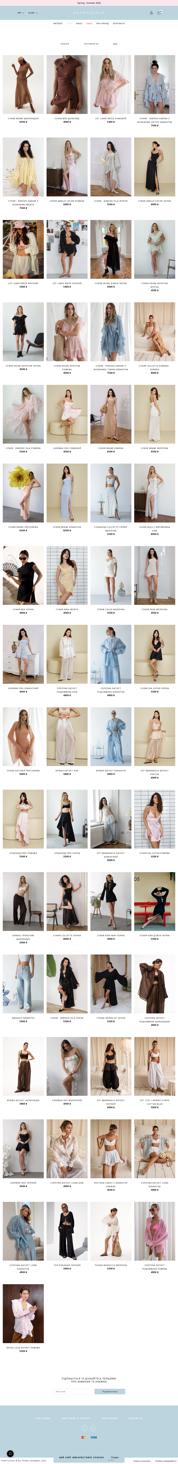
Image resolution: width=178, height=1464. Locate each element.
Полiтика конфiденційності (166, 1461)
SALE (89, 23)
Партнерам (110, 1418)
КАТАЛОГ (58, 23)
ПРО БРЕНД (102, 23)
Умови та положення (142, 1461)
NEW (69, 23)
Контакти (136, 1418)
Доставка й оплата (76, 1418)
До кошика (23, 127)
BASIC (79, 23)
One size (111, 119)
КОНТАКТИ (119, 23)
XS (18, 119)
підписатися (109, 1391)
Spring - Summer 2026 (89, 2)
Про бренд (43, 1418)
